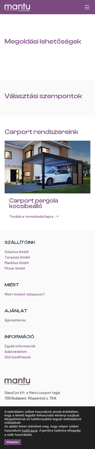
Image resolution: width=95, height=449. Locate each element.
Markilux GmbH (17, 262)
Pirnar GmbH (15, 268)
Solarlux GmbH (17, 251)
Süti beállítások (18, 357)
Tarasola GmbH (17, 257)
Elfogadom (13, 442)
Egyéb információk (20, 346)
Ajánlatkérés (15, 320)
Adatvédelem (16, 351)
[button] (86, 7)
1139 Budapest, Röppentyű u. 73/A (30, 398)
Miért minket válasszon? (25, 294)
